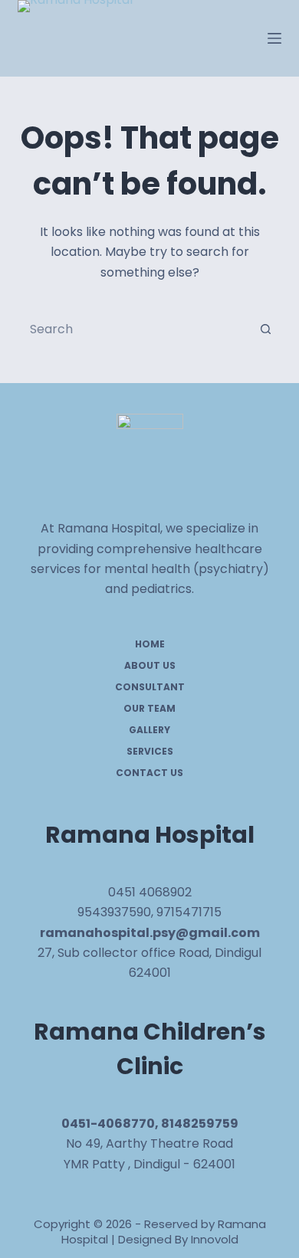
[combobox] (134, 328)
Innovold (214, 1239)
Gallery (149, 730)
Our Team (149, 709)
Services (150, 751)
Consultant (150, 687)
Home (150, 644)
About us (150, 666)
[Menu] (274, 38)
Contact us (149, 773)
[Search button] (266, 328)
